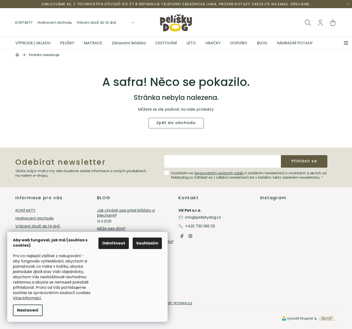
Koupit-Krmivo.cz (176, 303)
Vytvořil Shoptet (300, 318)
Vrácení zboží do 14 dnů (96, 22)
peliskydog (190, 236)
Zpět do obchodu (176, 122)
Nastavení (28, 310)
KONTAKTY (24, 22)
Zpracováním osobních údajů (219, 173)
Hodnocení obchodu (55, 22)
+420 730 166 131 (200, 226)
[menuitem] (35, 43)
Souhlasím (147, 243)
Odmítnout (113, 243)
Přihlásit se (304, 161)
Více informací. (27, 298)
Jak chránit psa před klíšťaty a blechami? (126, 213)
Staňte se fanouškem (181, 236)
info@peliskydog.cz (203, 217)
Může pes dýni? (111, 228)
